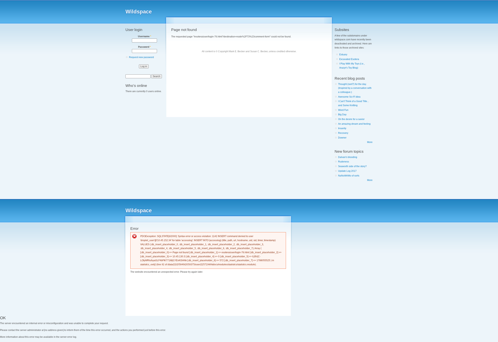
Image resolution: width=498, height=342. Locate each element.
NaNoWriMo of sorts (348, 175)
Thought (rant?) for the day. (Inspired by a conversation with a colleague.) (355, 88)
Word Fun (343, 110)
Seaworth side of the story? (352, 166)
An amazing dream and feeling (354, 124)
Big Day (342, 114)
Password (144, 47)
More (370, 142)
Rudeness (343, 161)
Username (144, 36)
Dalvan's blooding (347, 157)
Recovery (343, 133)
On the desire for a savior (351, 119)
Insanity (342, 128)
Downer (342, 137)
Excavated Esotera (349, 59)
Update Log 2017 (347, 171)
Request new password (141, 57)
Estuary (343, 54)
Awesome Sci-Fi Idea (349, 96)
